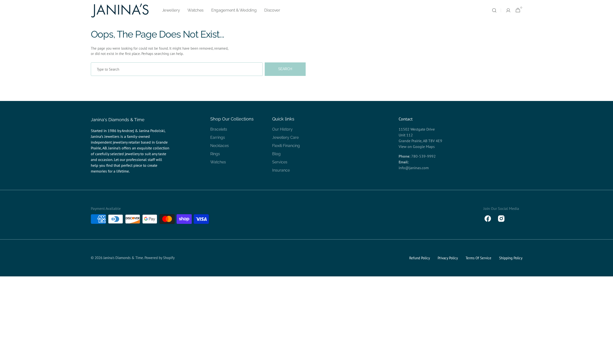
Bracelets (218, 129)
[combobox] (177, 69)
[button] (494, 10)
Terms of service (478, 258)
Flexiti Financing (286, 145)
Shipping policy (510, 258)
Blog (276, 154)
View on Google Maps (417, 146)
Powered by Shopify (160, 257)
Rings (215, 154)
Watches (218, 162)
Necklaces (219, 145)
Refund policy (419, 258)
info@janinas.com (414, 167)
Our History (282, 129)
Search (285, 69)
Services (279, 162)
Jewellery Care (285, 137)
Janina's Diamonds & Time (123, 257)
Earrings (217, 137)
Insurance (281, 170)
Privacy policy (448, 258)
